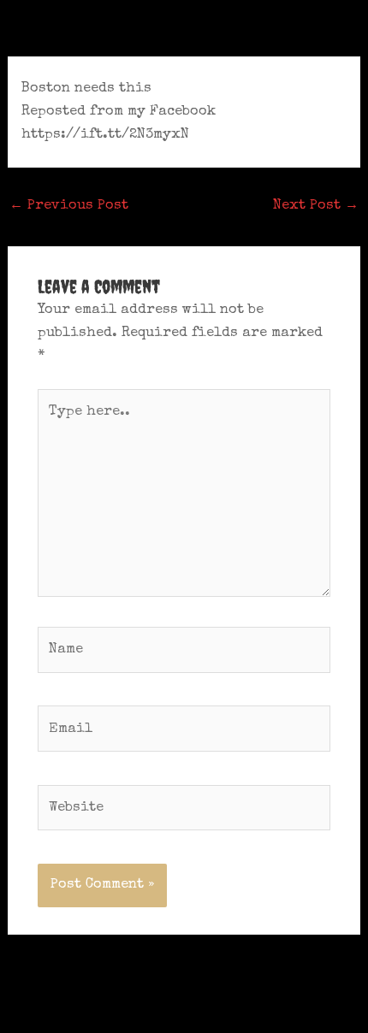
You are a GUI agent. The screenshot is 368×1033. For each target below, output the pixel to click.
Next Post (316, 205)
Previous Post (68, 205)
